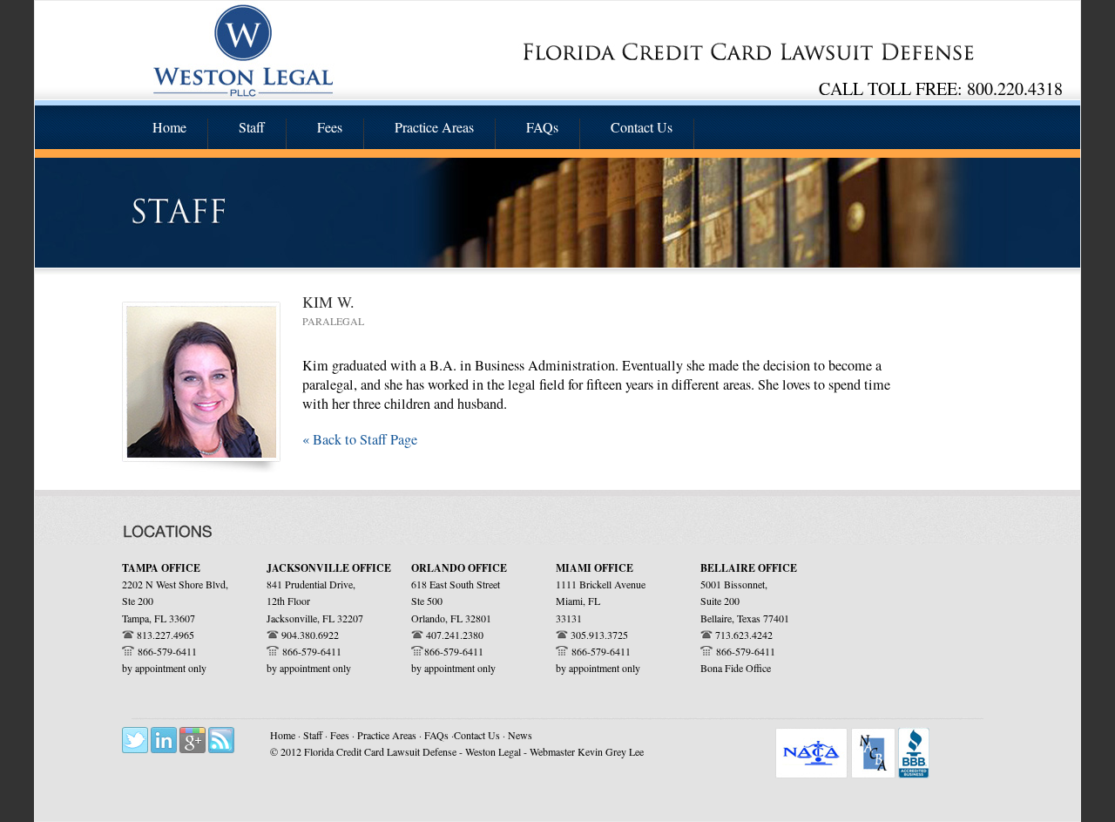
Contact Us (477, 735)
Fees (341, 735)
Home (282, 735)
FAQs (437, 735)
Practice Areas (388, 735)
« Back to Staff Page (359, 439)
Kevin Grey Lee (611, 751)
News (520, 735)
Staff (314, 735)
